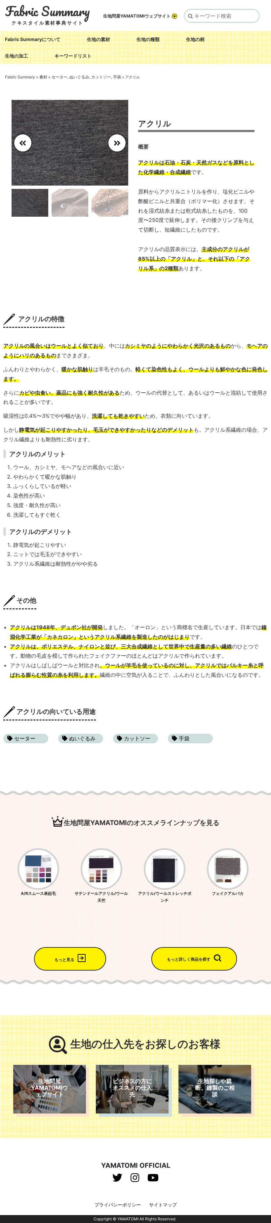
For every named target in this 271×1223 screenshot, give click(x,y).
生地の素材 (98, 39)
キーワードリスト (73, 56)
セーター (24, 738)
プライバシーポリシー (118, 1204)
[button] (120, 143)
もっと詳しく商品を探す (189, 959)
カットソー (136, 738)
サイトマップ (163, 1204)
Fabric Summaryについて (32, 39)
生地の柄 (195, 39)
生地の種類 (148, 39)
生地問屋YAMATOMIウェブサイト (137, 16)
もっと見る (64, 959)
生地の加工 (16, 56)
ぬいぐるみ (81, 738)
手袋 (183, 738)
